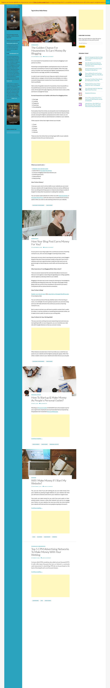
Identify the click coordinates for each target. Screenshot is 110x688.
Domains (33, 477)
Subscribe (82, 46)
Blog (34, 536)
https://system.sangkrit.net (12, 43)
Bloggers (39, 536)
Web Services (41, 546)
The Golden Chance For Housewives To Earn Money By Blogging (48, 50)
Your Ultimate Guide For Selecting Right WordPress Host (93, 89)
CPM (42, 600)
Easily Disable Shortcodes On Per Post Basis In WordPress (93, 69)
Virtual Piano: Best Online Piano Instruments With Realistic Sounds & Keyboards (93, 99)
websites (54, 536)
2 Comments (44, 403)
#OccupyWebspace (52, 411)
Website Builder (63, 195)
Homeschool (34, 45)
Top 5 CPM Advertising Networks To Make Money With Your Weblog (50, 551)
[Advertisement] (50, 152)
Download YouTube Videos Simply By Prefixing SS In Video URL (93, 79)
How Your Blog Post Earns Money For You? (50, 243)
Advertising (35, 600)
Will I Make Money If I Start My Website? (48, 482)
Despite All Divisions (90, 93)
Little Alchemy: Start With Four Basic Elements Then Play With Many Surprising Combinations (93, 105)
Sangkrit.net (9, 80)
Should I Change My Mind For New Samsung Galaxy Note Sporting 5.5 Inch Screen (94, 58)
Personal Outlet (42, 407)
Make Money (49, 205)
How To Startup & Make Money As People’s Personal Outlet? (48, 399)
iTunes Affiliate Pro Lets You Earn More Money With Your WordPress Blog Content (94, 75)
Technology (34, 546)
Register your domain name (40, 168)
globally (16, 2)
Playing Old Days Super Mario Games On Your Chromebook (92, 84)
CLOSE (107, 2)
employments (36, 444)
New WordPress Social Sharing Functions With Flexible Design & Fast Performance (93, 64)
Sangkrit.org (14, 98)
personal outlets (54, 444)
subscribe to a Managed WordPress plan (58, 294)
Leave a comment (49, 56)
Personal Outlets (36, 394)
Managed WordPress (46, 170)
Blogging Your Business (38, 205)
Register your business (7, 2)
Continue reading (37, 438)
